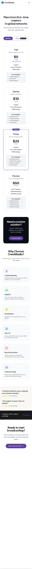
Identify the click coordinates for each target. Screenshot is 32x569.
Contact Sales (16, 238)
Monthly (8, 38)
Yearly (20, 38)
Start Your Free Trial (14, 446)
